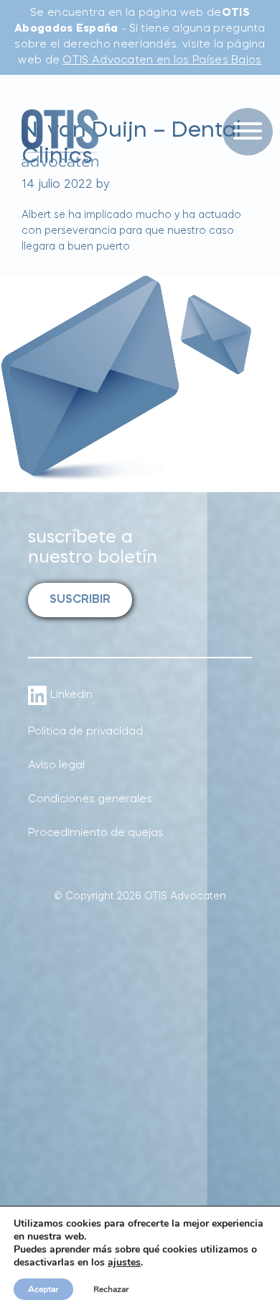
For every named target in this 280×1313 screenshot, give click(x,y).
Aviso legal (56, 765)
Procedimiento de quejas (96, 833)
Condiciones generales (90, 799)
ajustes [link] (124, 1262)
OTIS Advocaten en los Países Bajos (161, 60)
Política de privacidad (85, 732)
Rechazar (111, 1289)
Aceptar (43, 1289)
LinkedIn (71, 695)
